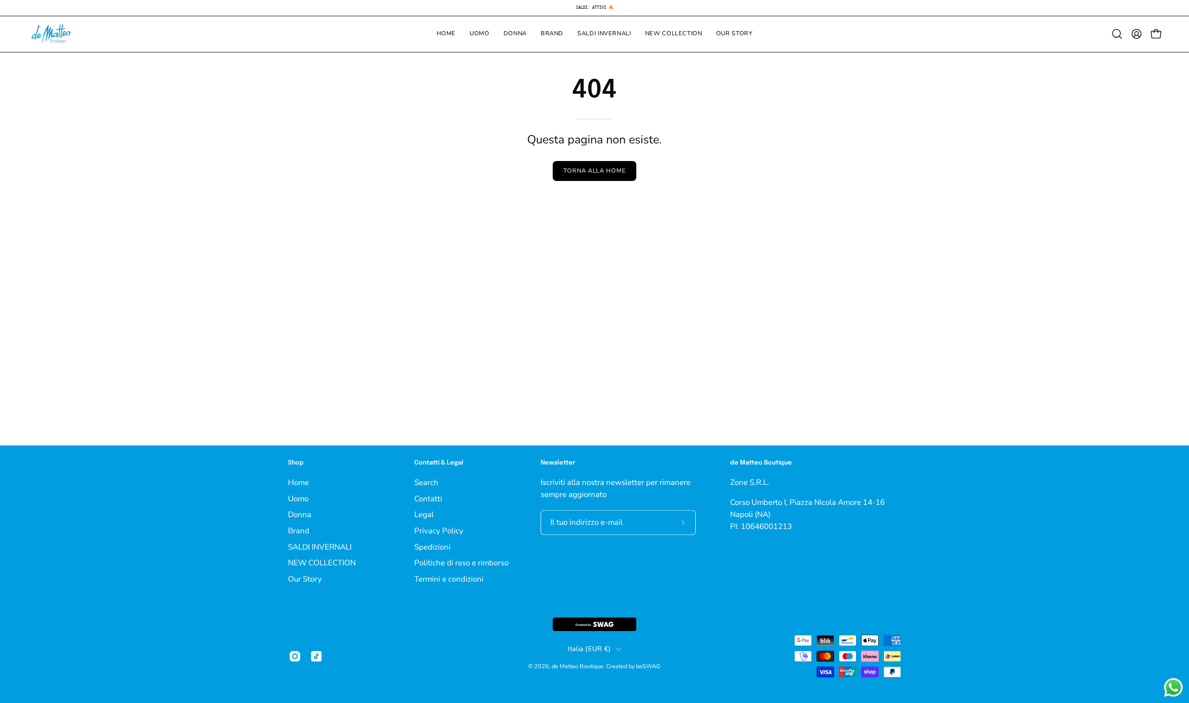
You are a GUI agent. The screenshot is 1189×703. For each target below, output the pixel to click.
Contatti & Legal (439, 463)
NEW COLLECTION (322, 562)
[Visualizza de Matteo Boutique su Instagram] (295, 656)
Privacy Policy (439, 530)
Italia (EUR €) (589, 649)
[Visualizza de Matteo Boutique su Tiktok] (316, 656)
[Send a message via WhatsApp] (1173, 687)
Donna (299, 514)
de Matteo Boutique (577, 667)
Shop (296, 463)
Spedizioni (432, 546)
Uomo (298, 498)
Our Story (305, 579)
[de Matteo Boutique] (51, 34)
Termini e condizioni (448, 579)
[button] (1117, 34)
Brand (298, 530)
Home (298, 482)
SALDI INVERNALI (320, 546)
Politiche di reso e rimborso (461, 562)
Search (426, 482)
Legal (424, 514)
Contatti (428, 498)
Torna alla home (594, 171)
